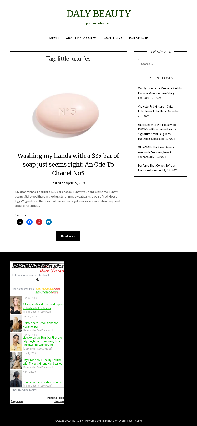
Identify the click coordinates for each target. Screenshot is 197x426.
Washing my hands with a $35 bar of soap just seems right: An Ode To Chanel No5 (68, 164)
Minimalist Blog (109, 420)
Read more (68, 236)
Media (54, 38)
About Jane (113, 38)
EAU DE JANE (138, 38)
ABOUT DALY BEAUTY (81, 38)
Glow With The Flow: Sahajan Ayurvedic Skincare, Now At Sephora (156, 152)
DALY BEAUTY (98, 13)
